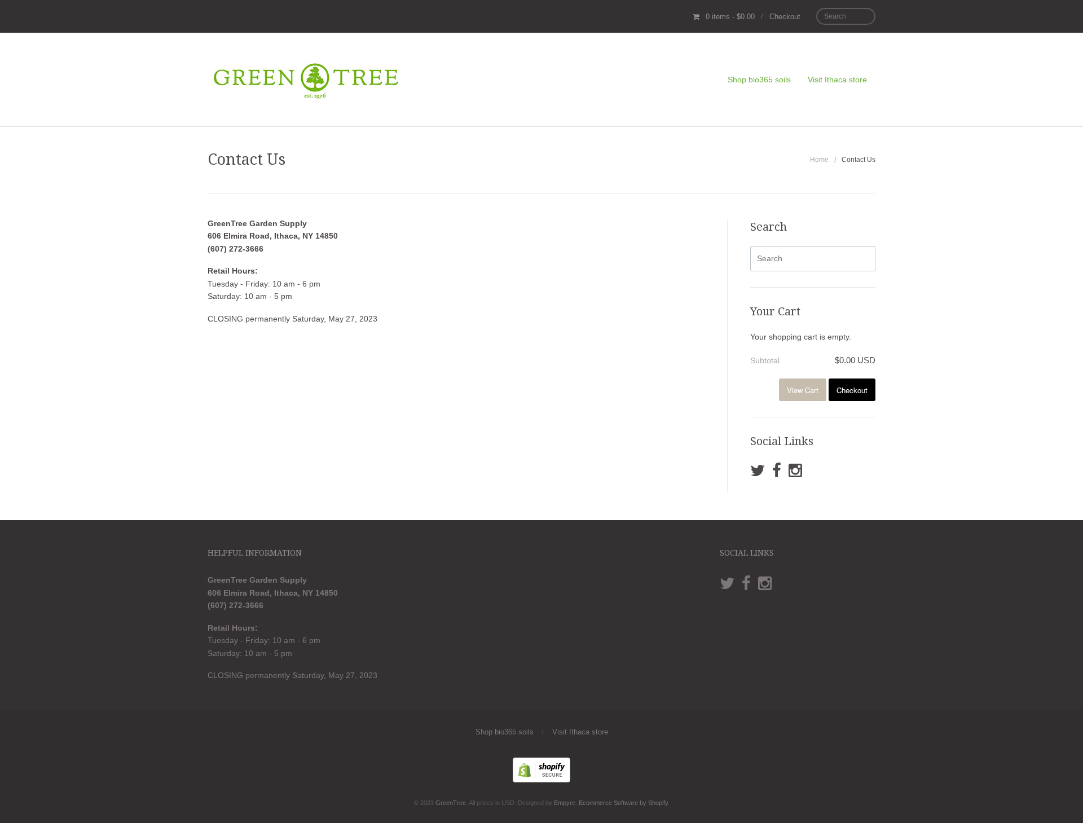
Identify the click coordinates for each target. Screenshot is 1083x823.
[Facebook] (776, 471)
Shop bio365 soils (759, 79)
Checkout (784, 16)
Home (819, 160)
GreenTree (450, 802)
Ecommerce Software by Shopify (623, 802)
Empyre (564, 802)
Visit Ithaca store (837, 79)
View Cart (802, 390)
